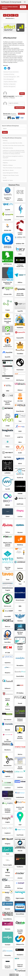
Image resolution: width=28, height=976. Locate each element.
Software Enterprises (10, 2)
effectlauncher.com (10, 18)
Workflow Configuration (9, 84)
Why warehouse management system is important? (13, 156)
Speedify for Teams (8, 180)
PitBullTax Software (8, 165)
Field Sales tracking (8, 148)
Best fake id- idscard (8, 170)
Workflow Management (9, 86)
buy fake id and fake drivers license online (13, 145)
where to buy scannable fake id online (12, 143)
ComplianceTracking (9, 74)
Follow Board (21, 113)
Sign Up (23, 6)
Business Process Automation (11, 72)
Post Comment (20, 107)
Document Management (10, 76)
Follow (22, 93)
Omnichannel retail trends (9, 160)
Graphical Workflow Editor (10, 81)
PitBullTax (5, 162)
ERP (18, 76)
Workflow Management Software (10, 114)
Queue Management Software (10, 172)
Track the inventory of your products (12, 167)
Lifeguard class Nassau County (11, 175)
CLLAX (4, 177)
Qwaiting (5, 140)
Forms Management (9, 79)
